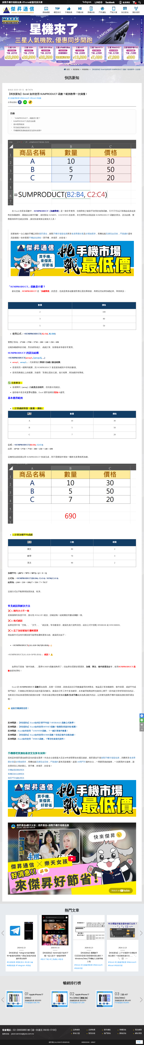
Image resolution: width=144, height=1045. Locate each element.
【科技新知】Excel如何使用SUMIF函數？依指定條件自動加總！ (47, 735)
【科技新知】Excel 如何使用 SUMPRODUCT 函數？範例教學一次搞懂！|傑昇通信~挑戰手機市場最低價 (22, 12)
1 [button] (65, 64)
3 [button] (69, 64)
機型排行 (57, 12)
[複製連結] (30, 102)
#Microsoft (25, 98)
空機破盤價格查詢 (16, 770)
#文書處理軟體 (14, 98)
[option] (72, 40)
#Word (77, 965)
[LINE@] (99, 2)
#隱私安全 (20, 962)
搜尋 (139, 2)
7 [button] (78, 64)
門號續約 (124, 234)
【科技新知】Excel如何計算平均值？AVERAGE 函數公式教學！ (47, 723)
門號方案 (113, 12)
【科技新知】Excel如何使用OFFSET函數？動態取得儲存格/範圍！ (48, 727)
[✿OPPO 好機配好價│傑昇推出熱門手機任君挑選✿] (72, 40)
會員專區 (126, 2)
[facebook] (110, 2)
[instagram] (87, 2)
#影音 (60, 959)
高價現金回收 (112, 234)
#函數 (38, 98)
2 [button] (67, 64)
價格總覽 (46, 12)
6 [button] (76, 64)
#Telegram (20, 965)
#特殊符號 (78, 968)
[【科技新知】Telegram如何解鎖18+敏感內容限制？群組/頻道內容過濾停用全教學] (21, 930)
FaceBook (142, 715)
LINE (141, 720)
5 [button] (74, 64)
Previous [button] (4, 40)
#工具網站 (53, 959)
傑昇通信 (43, 234)
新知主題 (76, 1033)
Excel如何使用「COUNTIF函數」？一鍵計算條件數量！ (43, 731)
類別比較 (92, 1033)
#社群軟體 (11, 962)
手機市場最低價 (60, 234)
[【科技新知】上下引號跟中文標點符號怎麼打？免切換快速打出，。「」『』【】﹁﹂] (122, 930)
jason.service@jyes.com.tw (22, 1034)
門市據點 (102, 12)
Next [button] (139, 40)
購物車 (135, 3)
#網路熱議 (11, 965)
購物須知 (122, 1033)
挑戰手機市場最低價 (110, 758)
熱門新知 (107, 1033)
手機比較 (79, 12)
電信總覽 (138, 1029)
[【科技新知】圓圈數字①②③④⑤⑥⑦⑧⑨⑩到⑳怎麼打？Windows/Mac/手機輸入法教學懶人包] (89, 930)
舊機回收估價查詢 (16, 774)
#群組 (28, 965)
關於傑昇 (136, 12)
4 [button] (72, 64)
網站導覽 (138, 1033)
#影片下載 (44, 959)
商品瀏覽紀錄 (142, 725)
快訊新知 (124, 12)
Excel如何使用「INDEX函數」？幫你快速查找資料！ (42, 739)
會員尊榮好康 (77, 234)
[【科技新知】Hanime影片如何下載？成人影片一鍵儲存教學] (55, 930)
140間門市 (81, 762)
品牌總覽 (76, 1029)
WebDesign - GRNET (88, 1042)
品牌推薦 (92, 1029)
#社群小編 (29, 962)
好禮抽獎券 (91, 234)
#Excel (33, 98)
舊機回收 (91, 12)
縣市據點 (107, 1029)
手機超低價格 (35, 238)
